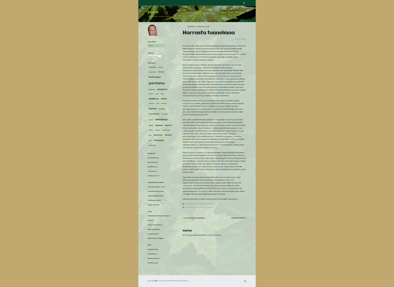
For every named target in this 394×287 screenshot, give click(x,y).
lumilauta (163, 103)
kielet (162, 94)
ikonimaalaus (155, 77)
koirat (164, 98)
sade (150, 135)
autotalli (160, 67)
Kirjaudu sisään (153, 249)
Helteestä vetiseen (238, 218)
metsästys (161, 119)
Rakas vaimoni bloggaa (156, 238)
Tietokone (159, 140)
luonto (152, 108)
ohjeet (151, 125)
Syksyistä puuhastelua (155, 196)
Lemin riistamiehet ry (155, 225)
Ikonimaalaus (152, 158)
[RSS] (244, 3)
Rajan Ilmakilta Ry (154, 229)
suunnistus (158, 135)
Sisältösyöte (152, 254)
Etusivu (223, 12)
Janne (153, 12)
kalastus (151, 94)
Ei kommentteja (240, 39)
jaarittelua (157, 83)
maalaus (162, 109)
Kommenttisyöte (153, 258)
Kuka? (231, 12)
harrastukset (152, 72)
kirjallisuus (154, 98)
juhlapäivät (152, 89)
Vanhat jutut (152, 176)
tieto (150, 140)
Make (156, 280)
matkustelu (164, 114)
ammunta (152, 67)
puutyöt (168, 125)
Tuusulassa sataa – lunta (156, 187)
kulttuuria (151, 103)
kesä (157, 94)
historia (161, 72)
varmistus (152, 145)
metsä (151, 120)
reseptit (157, 130)
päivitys (151, 130)
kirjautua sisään (199, 235)
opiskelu (159, 125)
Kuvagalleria (241, 12)
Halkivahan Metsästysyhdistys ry (159, 216)
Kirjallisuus (151, 167)
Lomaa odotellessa (154, 200)
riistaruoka (166, 130)
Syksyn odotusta (153, 205)
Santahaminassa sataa (155, 191)
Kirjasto (150, 220)
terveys (168, 135)
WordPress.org (153, 263)
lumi (158, 103)
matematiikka (154, 114)
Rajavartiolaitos (153, 234)
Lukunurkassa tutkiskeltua (194, 218)
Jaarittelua (151, 162)
